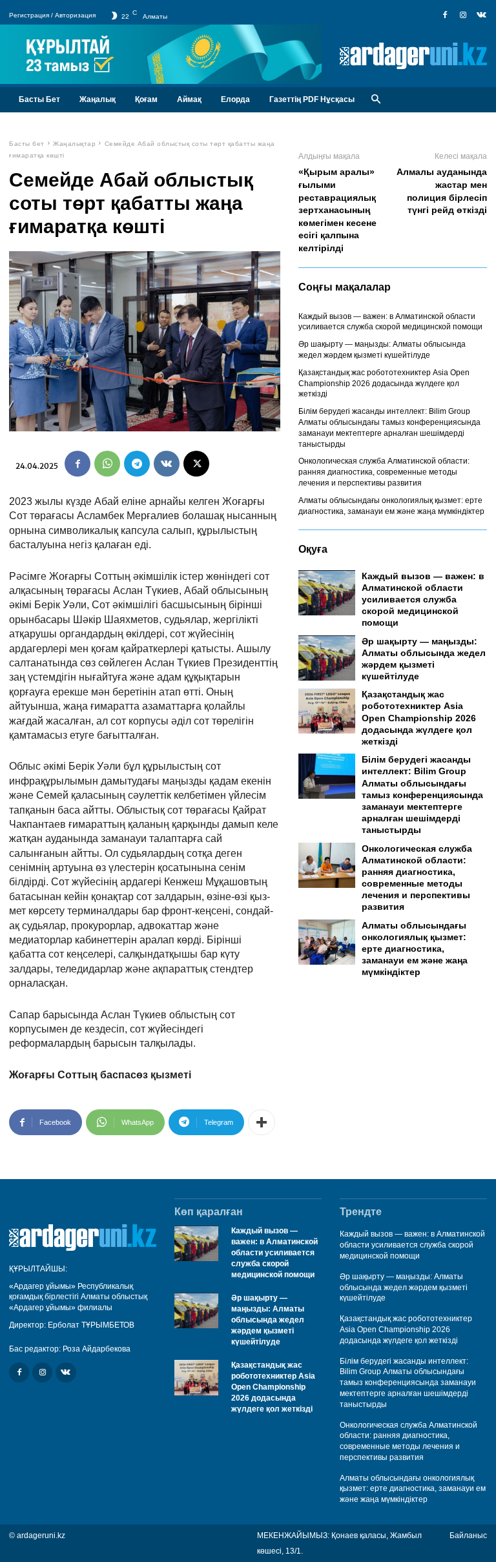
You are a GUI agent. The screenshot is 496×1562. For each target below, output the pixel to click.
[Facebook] (445, 15)
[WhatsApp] (107, 464)
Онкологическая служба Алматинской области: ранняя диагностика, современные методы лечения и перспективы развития (384, 472)
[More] (261, 1122)
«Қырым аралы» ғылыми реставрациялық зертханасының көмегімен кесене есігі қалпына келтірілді (337, 210)
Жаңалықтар (74, 143)
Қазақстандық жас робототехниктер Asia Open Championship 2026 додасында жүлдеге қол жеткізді (384, 383)
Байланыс (468, 1535)
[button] (375, 99)
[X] (196, 464)
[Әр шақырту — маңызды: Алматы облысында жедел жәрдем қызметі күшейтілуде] (326, 658)
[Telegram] (137, 464)
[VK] (167, 464)
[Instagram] (463, 15)
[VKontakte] (481, 15)
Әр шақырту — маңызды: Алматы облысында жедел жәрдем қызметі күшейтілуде (267, 1319)
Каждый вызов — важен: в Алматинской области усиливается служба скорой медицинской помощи (390, 322)
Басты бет (27, 143)
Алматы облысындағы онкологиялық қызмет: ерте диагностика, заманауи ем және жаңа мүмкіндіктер (415, 949)
